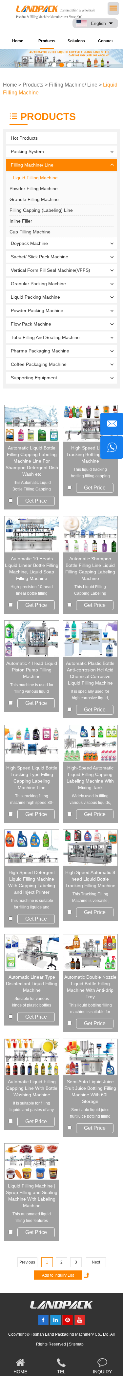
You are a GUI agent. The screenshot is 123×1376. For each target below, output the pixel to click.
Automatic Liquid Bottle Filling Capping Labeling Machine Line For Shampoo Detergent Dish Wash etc (32, 461)
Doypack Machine (29, 243)
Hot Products (24, 138)
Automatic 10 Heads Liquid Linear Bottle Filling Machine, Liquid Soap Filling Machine (31, 568)
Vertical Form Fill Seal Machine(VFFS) (50, 270)
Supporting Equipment (34, 377)
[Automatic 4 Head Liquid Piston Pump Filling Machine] (32, 639)
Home (17, 41)
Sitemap (76, 1344)
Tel (61, 1371)
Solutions (76, 41)
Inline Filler (21, 221)
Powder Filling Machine (34, 188)
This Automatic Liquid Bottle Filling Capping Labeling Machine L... (31, 486)
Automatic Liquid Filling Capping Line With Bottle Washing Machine (31, 1088)
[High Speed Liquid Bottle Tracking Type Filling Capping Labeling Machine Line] (32, 743)
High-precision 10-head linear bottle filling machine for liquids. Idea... (31, 591)
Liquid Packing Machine (35, 297)
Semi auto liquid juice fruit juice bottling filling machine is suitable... (90, 1113)
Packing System (27, 151)
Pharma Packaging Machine (40, 350)
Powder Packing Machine (37, 310)
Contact (105, 41)
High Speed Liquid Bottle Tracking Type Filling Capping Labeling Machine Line (31, 777)
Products (46, 41)
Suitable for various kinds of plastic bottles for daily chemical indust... (31, 1002)
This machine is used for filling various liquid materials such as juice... (31, 689)
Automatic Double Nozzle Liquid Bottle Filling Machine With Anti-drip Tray (90, 986)
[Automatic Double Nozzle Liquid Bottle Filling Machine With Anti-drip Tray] (90, 952)
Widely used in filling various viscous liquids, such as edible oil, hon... (90, 800)
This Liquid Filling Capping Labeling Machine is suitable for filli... (90, 591)
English (98, 23)
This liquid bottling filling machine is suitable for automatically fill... (90, 1009)
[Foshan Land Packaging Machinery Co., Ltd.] (61, 1307)
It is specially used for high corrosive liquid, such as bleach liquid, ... (90, 695)
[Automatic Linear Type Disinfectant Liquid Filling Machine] (32, 952)
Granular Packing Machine (38, 283)
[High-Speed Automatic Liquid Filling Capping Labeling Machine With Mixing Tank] (90, 743)
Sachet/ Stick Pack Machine (39, 256)
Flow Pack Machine (31, 324)
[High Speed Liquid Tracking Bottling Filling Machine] (90, 423)
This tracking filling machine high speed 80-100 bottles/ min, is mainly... (31, 800)
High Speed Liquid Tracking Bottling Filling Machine (90, 454)
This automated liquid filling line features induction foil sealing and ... (31, 1218)
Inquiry (102, 1371)
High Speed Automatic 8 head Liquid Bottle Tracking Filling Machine (90, 879)
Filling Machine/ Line (73, 85)
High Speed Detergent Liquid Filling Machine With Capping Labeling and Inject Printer (31, 882)
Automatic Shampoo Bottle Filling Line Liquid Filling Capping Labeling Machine (90, 568)
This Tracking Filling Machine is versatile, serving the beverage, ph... (90, 898)
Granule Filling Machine (34, 199)
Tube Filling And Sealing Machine (45, 337)
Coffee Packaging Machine (39, 364)
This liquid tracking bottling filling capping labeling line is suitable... (90, 473)
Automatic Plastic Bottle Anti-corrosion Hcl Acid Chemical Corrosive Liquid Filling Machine (90, 673)
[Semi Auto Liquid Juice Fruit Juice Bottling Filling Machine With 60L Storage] (90, 1057)
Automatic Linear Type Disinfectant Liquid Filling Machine (31, 983)
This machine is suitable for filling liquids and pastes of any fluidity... (31, 904)
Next (96, 1262)
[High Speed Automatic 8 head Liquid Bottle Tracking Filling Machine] (90, 848)
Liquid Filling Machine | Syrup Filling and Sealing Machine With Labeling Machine (31, 1195)
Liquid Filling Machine (35, 177)
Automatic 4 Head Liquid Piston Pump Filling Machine (31, 670)
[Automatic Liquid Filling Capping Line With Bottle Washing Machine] (32, 1057)
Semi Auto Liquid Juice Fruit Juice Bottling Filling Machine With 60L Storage (90, 1091)
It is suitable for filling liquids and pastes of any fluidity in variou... (32, 1107)
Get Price (36, 501)
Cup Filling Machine (30, 231)
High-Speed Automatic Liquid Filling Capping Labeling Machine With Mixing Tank (90, 777)
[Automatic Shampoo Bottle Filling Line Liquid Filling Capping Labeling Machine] (90, 534)
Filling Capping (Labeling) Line (41, 210)
